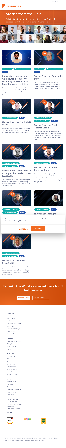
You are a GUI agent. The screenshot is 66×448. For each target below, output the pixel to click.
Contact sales (11, 334)
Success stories (12, 366)
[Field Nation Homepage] (12, 6)
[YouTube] (10, 412)
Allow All (38, 228)
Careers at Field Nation (14, 389)
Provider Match (11, 331)
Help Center (10, 394)
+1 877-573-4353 (12, 402)
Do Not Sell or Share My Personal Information (31, 440)
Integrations (11, 326)
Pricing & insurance (13, 344)
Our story (10, 384)
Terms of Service (38, 438)
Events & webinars (12, 364)
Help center (55, 1)
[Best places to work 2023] (32, 419)
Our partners (11, 387)
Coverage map (11, 356)
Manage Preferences (22, 228)
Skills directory (11, 346)
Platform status (12, 392)
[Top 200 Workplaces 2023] (50, 421)
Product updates (12, 381)
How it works (11, 316)
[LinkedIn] (8, 412)
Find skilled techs (23, 298)
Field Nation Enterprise (14, 321)
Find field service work (41, 298)
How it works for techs (14, 341)
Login (62, 1)
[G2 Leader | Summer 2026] (15, 421)
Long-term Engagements (14, 323)
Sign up (9, 349)
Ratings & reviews (12, 374)
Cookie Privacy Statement (17, 221)
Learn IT (9, 372)
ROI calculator (11, 359)
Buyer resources (12, 369)
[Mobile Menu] (63, 6)
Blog (8, 361)
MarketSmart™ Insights (14, 329)
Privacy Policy (49, 438)
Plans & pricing (11, 318)
